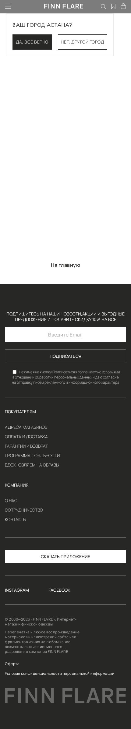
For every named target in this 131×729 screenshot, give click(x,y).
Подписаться (65, 356)
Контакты (15, 519)
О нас (11, 500)
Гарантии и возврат (26, 446)
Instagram (17, 590)
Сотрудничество (24, 510)
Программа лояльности (32, 455)
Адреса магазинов (26, 427)
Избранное (113, 6)
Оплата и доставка (26, 437)
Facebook (59, 590)
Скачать (50, 556)
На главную (65, 265)
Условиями (111, 372)
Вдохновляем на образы (32, 465)
